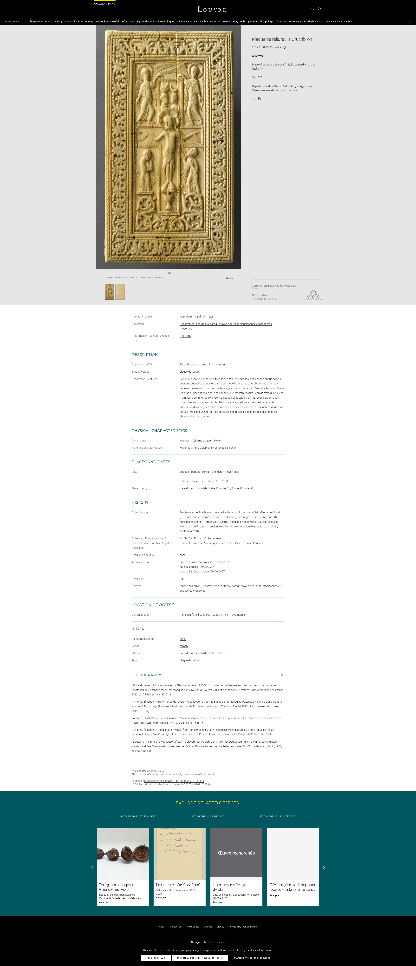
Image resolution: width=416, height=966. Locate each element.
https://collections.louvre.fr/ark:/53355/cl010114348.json (180, 784)
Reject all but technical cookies (200, 958)
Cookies (208, 926)
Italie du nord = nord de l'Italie (197, 653)
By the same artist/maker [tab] (138, 816)
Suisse (221, 653)
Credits (220, 926)
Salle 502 (260, 294)
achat (183, 638)
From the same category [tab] (278, 816)
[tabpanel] (208, 867)
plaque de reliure (190, 660)
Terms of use (192, 926)
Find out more (267, 950)
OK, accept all (156, 958)
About (162, 926)
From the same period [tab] (208, 816)
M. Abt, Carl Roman (191, 538)
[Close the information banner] (410, 22)
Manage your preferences (252, 958)
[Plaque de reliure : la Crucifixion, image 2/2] (120, 292)
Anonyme (258, 56)
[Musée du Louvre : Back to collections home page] (212, 9)
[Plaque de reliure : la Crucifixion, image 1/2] (109, 292)
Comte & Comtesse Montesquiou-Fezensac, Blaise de (212, 543)
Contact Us (175, 926)
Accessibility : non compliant (243, 926)
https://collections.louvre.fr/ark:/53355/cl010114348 (174, 780)
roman (184, 646)
